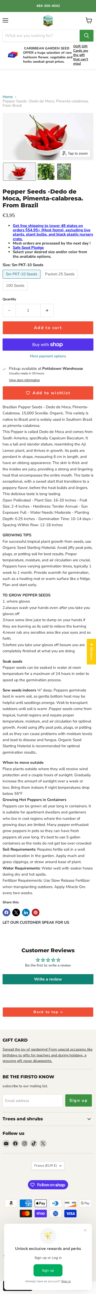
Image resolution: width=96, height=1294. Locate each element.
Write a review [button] (48, 979)
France (45, 1165)
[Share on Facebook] (6, 912)
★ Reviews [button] (91, 651)
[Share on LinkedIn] (26, 912)
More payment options (48, 356)
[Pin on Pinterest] (35, 912)
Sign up (78, 1100)
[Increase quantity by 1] (47, 310)
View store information (24, 380)
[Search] (86, 36)
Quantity (9, 299)
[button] (19, 171)
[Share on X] (16, 912)
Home (8, 97)
